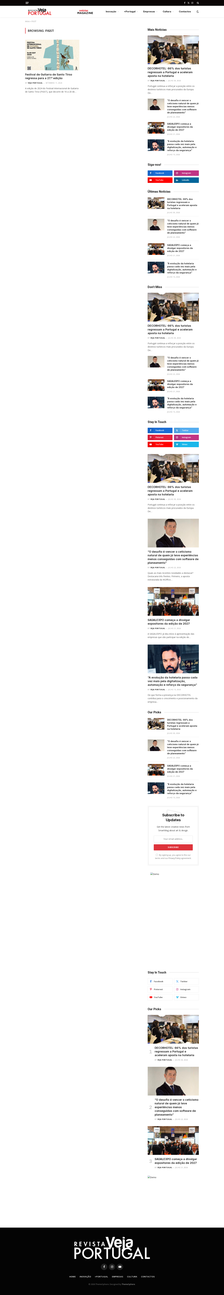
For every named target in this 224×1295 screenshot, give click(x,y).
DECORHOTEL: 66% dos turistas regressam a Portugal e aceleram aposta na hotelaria (170, 72)
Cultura (167, 11)
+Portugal (129, 11)
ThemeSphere (128, 1284)
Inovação (111, 11)
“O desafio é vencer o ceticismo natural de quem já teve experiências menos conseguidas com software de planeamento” (183, 106)
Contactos (185, 11)
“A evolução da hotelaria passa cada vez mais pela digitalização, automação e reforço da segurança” (182, 146)
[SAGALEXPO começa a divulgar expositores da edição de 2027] (156, 128)
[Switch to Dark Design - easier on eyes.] (197, 11)
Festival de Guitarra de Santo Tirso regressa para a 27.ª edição (48, 76)
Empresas (149, 11)
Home (72, 1276)
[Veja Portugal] (59, 11)
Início (27, 21)
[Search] (197, 3)
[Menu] (27, 3)
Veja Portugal (35, 83)
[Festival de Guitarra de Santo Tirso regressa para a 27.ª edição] (52, 55)
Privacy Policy (174, 858)
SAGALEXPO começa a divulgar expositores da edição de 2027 (180, 126)
